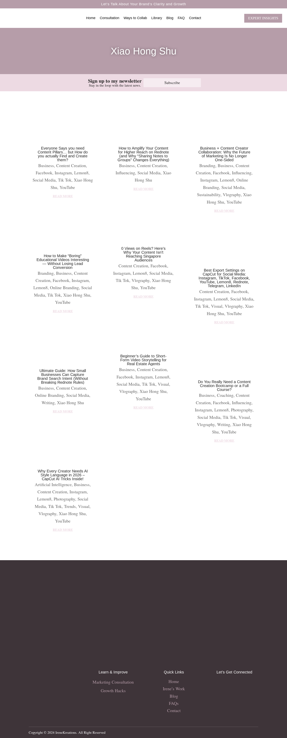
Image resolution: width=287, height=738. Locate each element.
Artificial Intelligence (53, 484)
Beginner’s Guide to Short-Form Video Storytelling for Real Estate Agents (143, 360)
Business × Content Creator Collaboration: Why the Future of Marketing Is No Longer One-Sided (224, 154)
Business (46, 165)
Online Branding (64, 287)
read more (63, 196)
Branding (46, 273)
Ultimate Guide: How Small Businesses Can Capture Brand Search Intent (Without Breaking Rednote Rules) (62, 377)
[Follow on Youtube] (242, 683)
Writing (48, 402)
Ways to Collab (135, 18)
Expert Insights (263, 18)
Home (90, 18)
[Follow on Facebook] (226, 683)
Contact (195, 18)
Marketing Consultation (113, 682)
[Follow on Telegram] (250, 683)
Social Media (44, 180)
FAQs (174, 703)
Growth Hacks (113, 690)
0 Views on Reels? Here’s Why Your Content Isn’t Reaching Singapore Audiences (143, 254)
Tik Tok (64, 180)
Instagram (63, 172)
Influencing (125, 172)
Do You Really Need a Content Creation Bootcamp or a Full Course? (224, 386)
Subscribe (172, 82)
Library (156, 18)
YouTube (67, 187)
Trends (70, 506)
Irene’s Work (174, 688)
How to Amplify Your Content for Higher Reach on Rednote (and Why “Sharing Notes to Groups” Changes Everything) (143, 154)
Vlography (47, 513)
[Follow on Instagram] (219, 683)
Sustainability (208, 194)
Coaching (225, 395)
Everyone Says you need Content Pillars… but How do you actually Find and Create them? (63, 154)
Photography (64, 499)
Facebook (44, 172)
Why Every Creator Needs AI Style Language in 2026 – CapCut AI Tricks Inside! (63, 475)
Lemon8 (81, 172)
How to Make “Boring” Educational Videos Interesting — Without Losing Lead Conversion (63, 262)
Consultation (109, 18)
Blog (169, 18)
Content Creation (71, 165)
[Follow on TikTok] (234, 683)
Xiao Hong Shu (76, 295)
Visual (83, 506)
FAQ (181, 18)
